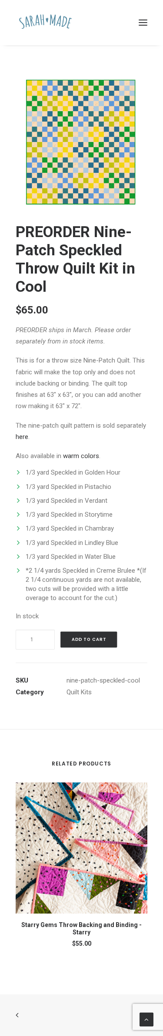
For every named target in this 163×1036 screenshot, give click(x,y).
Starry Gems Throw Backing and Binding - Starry (81, 928)
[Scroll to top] (146, 1019)
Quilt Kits (79, 692)
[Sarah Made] (45, 22)
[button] (143, 22)
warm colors (81, 456)
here (22, 437)
